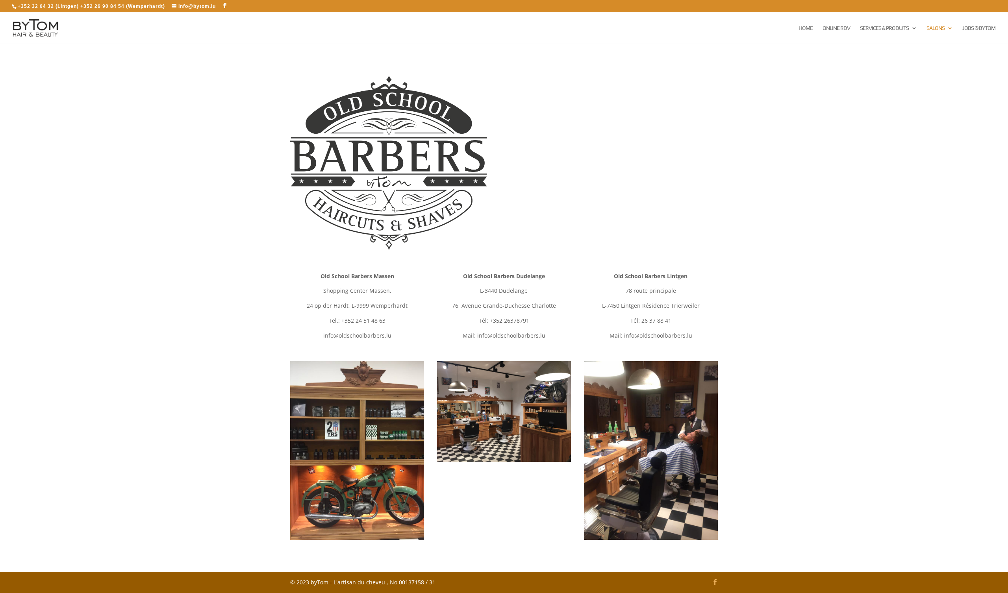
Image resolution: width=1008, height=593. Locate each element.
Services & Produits (884, 28)
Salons (935, 28)
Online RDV (836, 28)
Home (806, 28)
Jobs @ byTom (978, 28)
